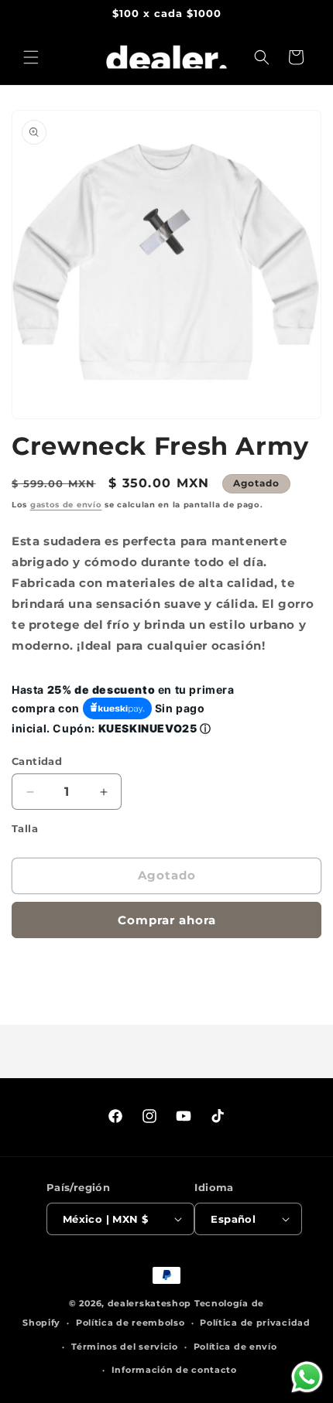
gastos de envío (66, 505)
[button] (31, 57)
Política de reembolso (130, 1322)
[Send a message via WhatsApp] (307, 1377)
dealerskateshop (150, 1303)
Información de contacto (174, 1369)
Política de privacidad (255, 1322)
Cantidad (37, 761)
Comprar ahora (167, 920)
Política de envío (235, 1346)
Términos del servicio (124, 1346)
